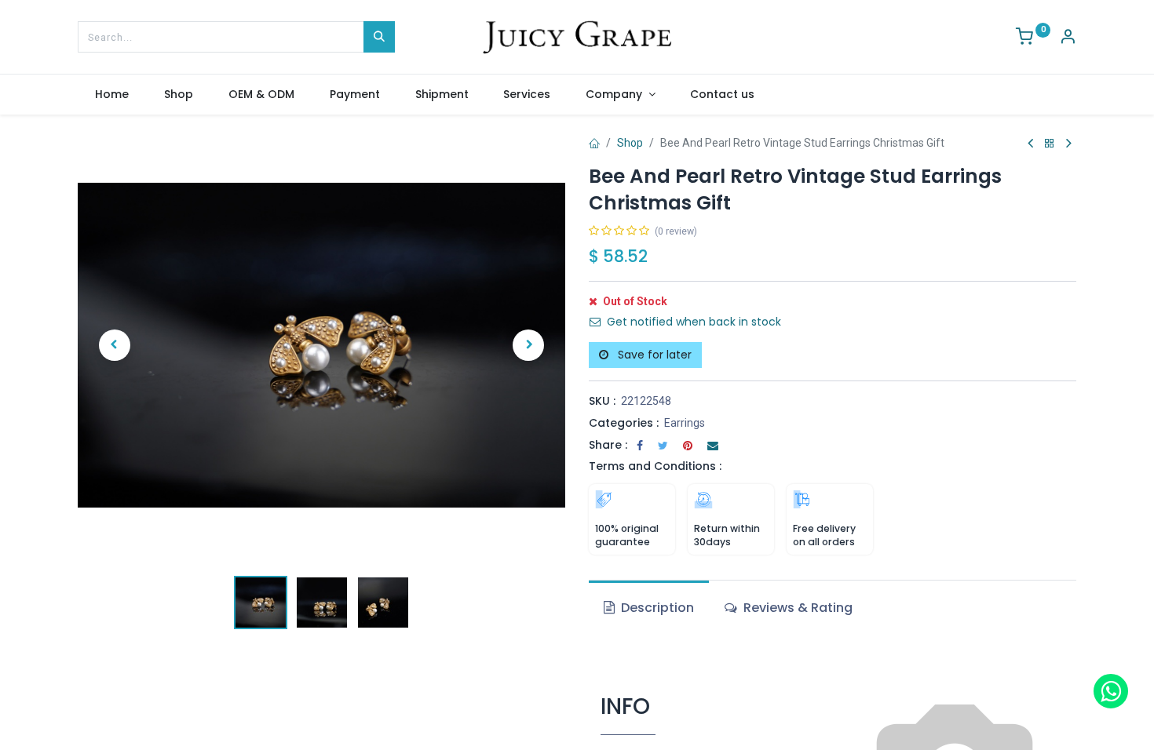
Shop (630, 143)
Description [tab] (656, 608)
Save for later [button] (653, 354)
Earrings (684, 423)
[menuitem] (112, 95)
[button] (114, 345)
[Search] (379, 37)
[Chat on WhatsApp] (1110, 691)
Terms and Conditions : (655, 466)
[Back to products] (1049, 144)
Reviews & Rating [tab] (796, 608)
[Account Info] (1067, 38)
